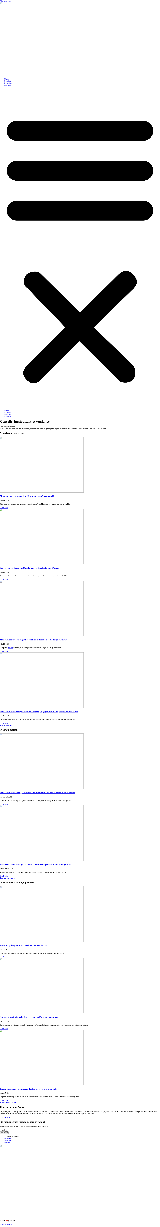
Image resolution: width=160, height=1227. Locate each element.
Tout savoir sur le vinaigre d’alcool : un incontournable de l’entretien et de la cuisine (37, 793)
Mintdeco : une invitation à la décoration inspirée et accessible (27, 496)
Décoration (8, 83)
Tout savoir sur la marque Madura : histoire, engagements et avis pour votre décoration (39, 712)
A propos (7, 85)
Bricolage (7, 81)
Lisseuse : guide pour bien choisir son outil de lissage (23, 945)
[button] (80, 248)
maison (10, 648)
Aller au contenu (5, 1)
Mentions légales (6, 1224)
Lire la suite (4, 508)
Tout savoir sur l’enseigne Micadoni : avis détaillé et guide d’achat (29, 568)
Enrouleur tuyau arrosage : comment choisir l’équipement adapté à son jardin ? (35, 864)
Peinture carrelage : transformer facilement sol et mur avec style (28, 1089)
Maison (6, 79)
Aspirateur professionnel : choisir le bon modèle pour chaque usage (30, 1017)
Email (2, 1130)
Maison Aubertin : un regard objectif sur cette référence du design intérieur (33, 640)
